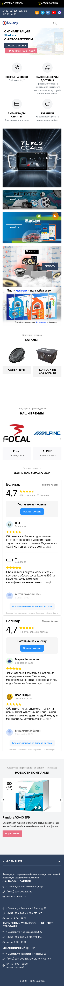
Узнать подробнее (47, 44)
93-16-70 (11, 14)
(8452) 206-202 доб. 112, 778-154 (24, 937)
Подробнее (12, 833)
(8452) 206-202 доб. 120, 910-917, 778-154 (28, 958)
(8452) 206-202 (14, 10)
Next (60, 439)
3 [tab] (36, 51)
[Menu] (59, 23)
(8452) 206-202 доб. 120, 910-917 (24, 913)
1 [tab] (28, 51)
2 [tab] (32, 51)
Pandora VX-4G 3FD (16, 817)
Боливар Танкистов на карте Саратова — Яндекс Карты (32, 750)
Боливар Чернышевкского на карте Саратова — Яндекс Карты (32, 613)
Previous (3, 439)
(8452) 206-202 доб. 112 (19, 891)
